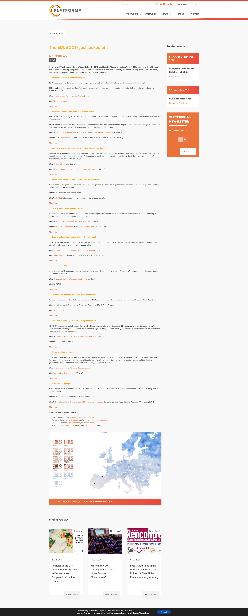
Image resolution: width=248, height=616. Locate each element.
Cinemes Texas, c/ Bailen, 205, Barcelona (73, 368)
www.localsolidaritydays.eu (83, 417)
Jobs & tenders (183, 4)
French (93, 425)
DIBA (58, 502)
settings (145, 613)
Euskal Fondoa (67, 138)
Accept (164, 612)
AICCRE (57, 198)
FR (185, 139)
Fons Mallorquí (60, 255)
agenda (74, 331)
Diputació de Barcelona (63, 227)
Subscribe (188, 151)
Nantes (89, 502)
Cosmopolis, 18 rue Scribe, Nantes (70, 96)
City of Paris (59, 310)
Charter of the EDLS (68, 425)
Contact (195, 13)
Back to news (57, 33)
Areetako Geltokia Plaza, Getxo (69, 132)
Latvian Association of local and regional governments (76, 169)
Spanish (103, 425)
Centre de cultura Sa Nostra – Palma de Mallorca (76, 250)
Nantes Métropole (61, 101)
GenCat (82, 502)
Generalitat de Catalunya (91, 227)
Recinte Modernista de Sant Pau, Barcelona (73, 221)
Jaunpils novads (62, 164)
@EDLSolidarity (72, 420)
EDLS (52, 60)
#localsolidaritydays (100, 420)
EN (180, 139)
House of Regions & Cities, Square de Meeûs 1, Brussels (79, 336)
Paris (111, 502)
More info (53, 106)
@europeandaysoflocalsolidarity (81, 423)
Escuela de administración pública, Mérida (73, 279)
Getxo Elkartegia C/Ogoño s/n (100, 132)
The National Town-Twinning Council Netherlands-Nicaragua (78, 402)
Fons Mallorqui (72, 502)
